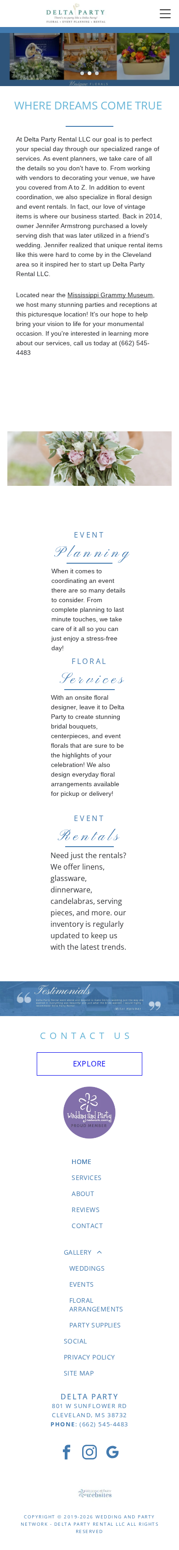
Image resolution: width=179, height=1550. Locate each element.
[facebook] (66, 1453)
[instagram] (89, 1453)
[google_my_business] (112, 1453)
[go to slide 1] (82, 73)
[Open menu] (165, 13)
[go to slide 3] (97, 73)
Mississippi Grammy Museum (110, 295)
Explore (89, 1064)
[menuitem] (89, 1161)
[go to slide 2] (89, 73)
